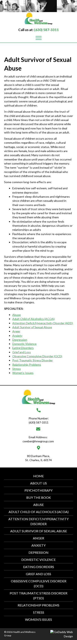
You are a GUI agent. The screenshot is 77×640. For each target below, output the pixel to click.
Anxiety (38, 545)
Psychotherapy (38, 490)
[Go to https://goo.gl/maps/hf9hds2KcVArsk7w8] (38, 454)
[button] (39, 38)
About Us (38, 483)
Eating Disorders (38, 567)
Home (38, 476)
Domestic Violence (38, 560)
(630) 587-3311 (46, 30)
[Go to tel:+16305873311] (38, 416)
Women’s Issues (38, 619)
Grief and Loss (38, 574)
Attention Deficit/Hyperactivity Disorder (38, 521)
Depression (38, 552)
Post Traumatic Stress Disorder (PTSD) (38, 595)
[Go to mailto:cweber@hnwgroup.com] (38, 435)
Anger (38, 538)
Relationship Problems (38, 605)
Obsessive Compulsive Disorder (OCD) (38, 583)
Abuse (38, 505)
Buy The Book (38, 497)
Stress (38, 612)
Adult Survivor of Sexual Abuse (38, 531)
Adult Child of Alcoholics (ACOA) (39, 512)
